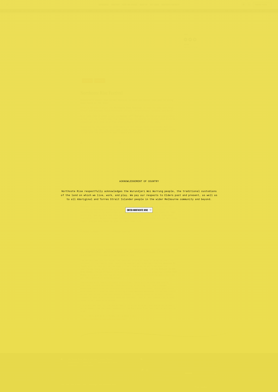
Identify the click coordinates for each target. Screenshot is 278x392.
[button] (139, 196)
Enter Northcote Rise (137, 210)
